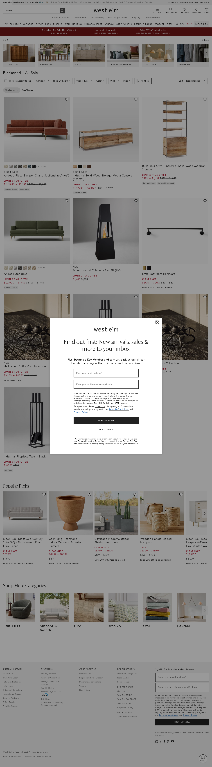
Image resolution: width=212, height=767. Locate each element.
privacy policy (98, 444)
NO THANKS (106, 429)
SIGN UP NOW (106, 420)
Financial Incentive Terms (89, 441)
